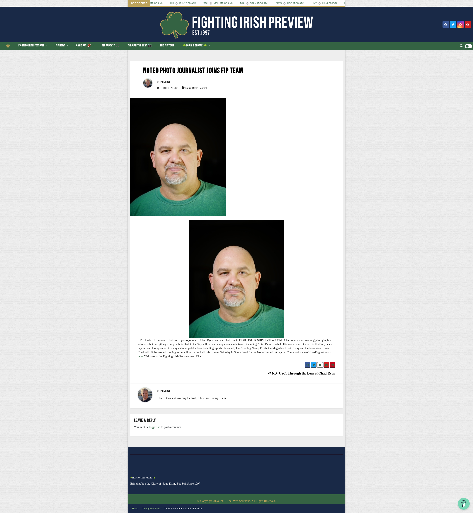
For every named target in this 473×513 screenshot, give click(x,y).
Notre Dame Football (196, 88)
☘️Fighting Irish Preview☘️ (143, 478)
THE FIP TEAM (167, 45)
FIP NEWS (61, 45)
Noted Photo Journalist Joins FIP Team (193, 70)
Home (135, 508)
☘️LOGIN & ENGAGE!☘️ (195, 45)
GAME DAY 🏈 (84, 45)
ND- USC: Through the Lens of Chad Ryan (303, 373)
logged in (154, 427)
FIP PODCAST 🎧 (110, 45)
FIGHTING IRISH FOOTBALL (31, 45)
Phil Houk (166, 81)
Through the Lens (151, 508)
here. (140, 356)
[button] (461, 46)
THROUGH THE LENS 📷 (140, 45)
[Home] (8, 46)
